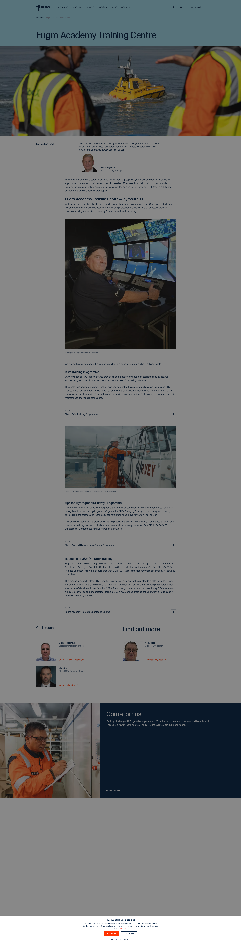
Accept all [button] (111, 934)
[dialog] (120, 930)
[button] (120, 939)
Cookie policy (122, 928)
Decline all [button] (129, 934)
